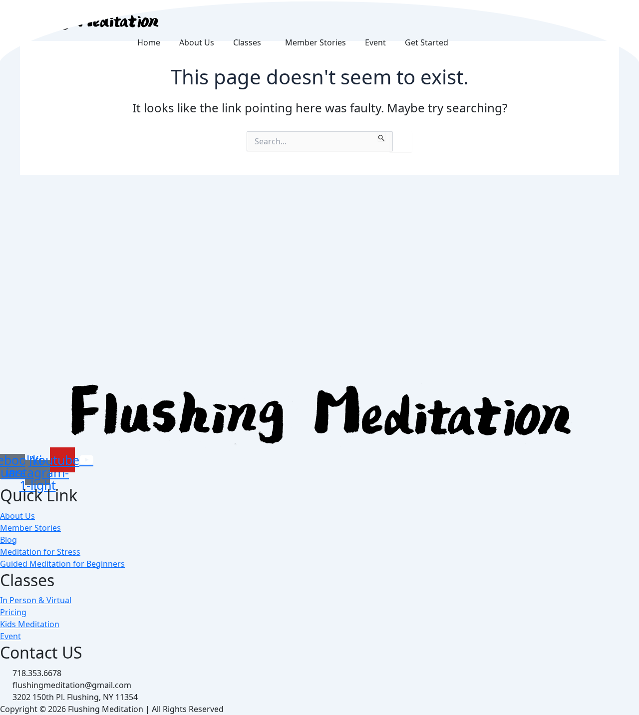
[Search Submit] (381, 136)
